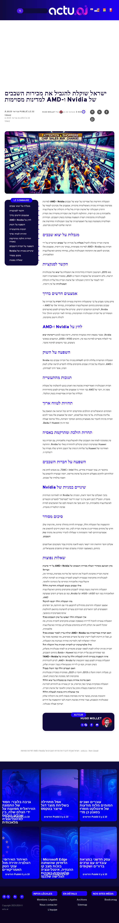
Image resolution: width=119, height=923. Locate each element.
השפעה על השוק (17, 224)
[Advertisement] (59, 52)
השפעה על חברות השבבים (21, 246)
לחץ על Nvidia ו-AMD (20, 220)
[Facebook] (107, 113)
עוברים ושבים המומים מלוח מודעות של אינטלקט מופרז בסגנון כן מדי (96, 807)
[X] (99, 113)
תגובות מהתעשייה (17, 229)
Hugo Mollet (49, 112)
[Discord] (97, 725)
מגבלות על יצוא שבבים (19, 206)
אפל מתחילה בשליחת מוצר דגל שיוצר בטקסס (55, 805)
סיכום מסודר (15, 255)
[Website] (4, 897)
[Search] (20, 10)
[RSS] (15, 897)
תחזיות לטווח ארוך (17, 234)
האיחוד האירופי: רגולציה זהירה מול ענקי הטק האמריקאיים (16, 864)
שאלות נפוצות (15, 260)
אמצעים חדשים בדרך (19, 215)
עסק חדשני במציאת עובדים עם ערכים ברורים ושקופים (95, 862)
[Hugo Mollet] (107, 722)
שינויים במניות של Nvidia (21, 251)
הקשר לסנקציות (16, 210)
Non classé (93, 750)
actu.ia (84, 750)
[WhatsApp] (92, 120)
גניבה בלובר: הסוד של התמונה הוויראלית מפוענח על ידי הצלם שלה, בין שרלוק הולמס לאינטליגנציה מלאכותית (18, 812)
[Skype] (86, 725)
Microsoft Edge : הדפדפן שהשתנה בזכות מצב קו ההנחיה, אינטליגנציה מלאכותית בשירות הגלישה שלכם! (57, 867)
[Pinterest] (92, 113)
